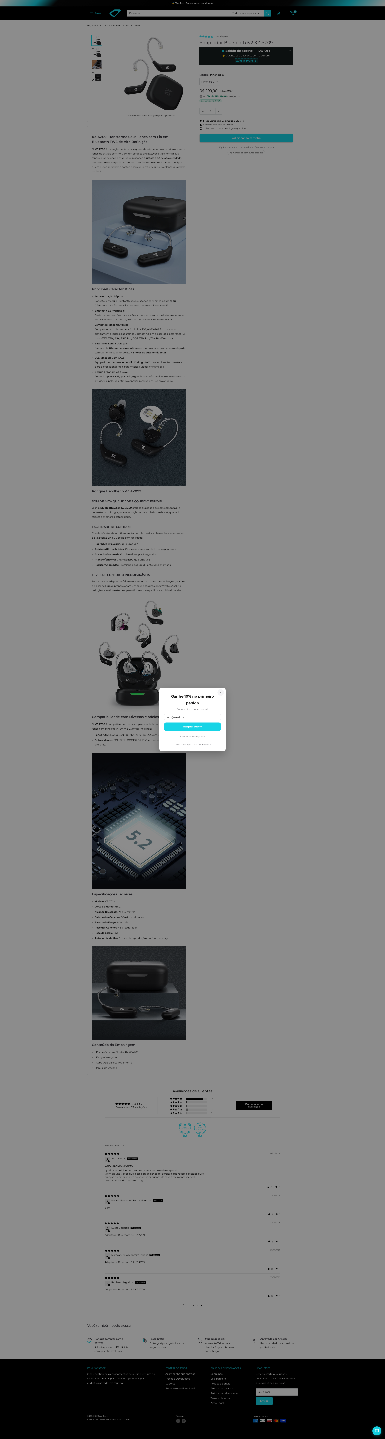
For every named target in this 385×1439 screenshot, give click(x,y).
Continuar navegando (192, 736)
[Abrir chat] (376, 1430)
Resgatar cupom (192, 726)
